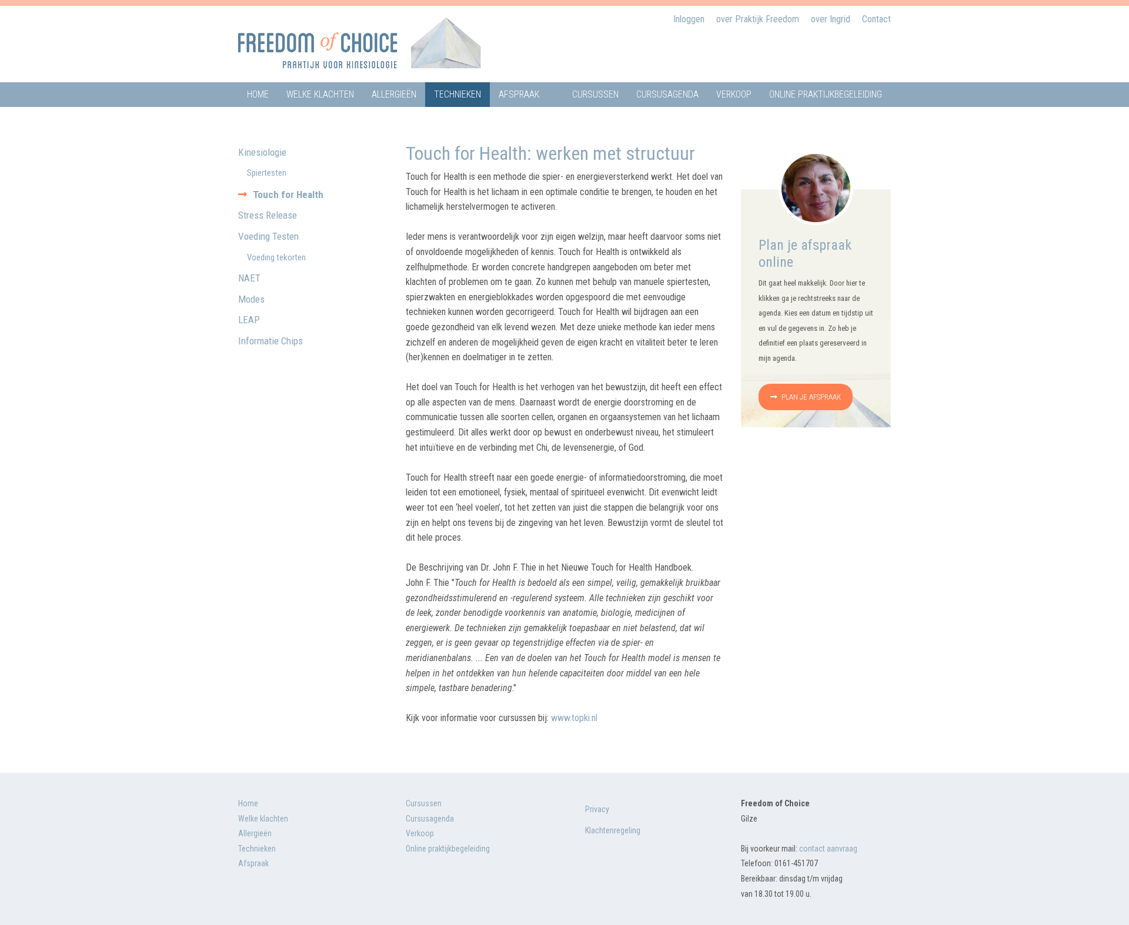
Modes (251, 299)
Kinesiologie (262, 152)
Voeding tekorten (276, 257)
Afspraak (519, 94)
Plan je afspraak (810, 397)
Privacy (597, 809)
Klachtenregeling (612, 830)
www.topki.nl (574, 717)
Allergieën (394, 94)
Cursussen (595, 94)
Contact (876, 19)
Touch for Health (288, 194)
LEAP (249, 320)
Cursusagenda (667, 94)
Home (258, 94)
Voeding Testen (268, 236)
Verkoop (733, 94)
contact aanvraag (828, 848)
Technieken (457, 94)
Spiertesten (266, 172)
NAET (249, 278)
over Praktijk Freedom (757, 19)
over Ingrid (830, 19)
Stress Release (267, 215)
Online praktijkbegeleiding (825, 94)
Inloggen (688, 19)
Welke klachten (320, 94)
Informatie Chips (270, 341)
